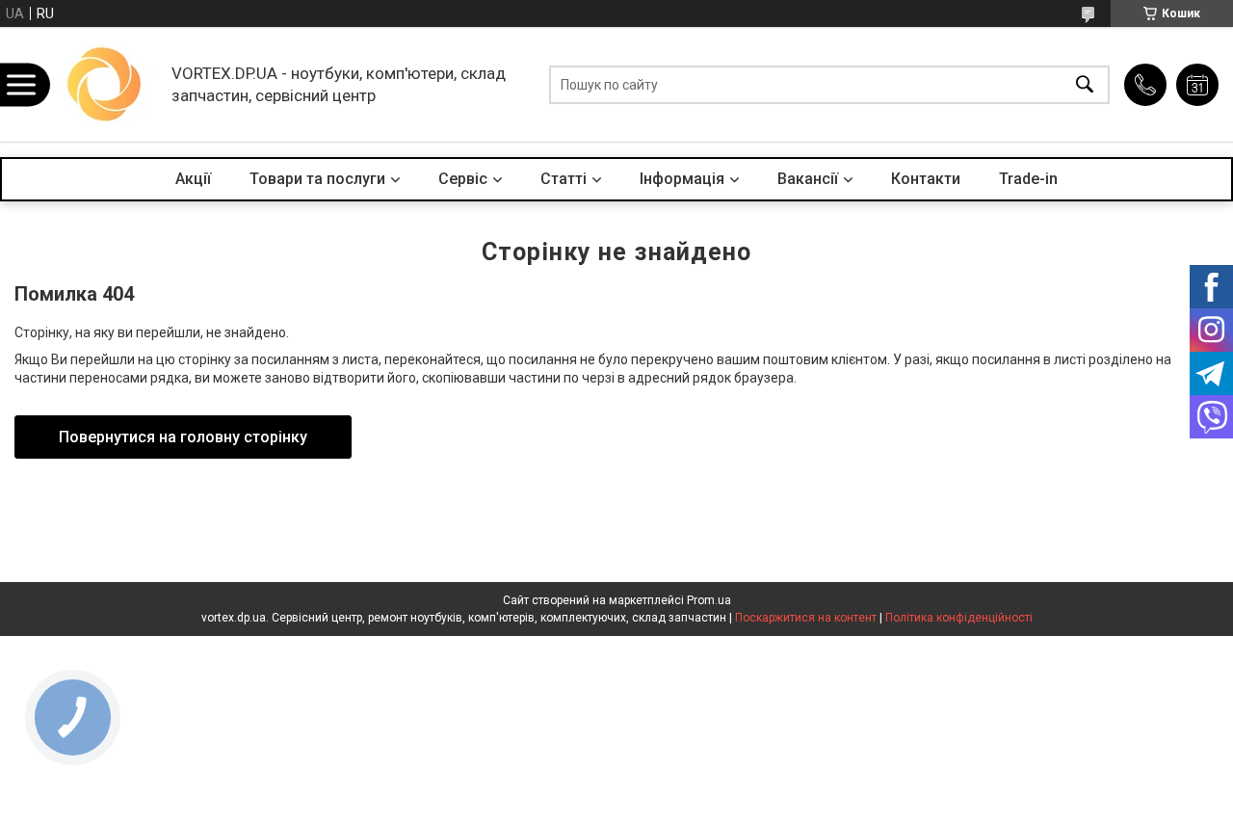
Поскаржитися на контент (806, 617)
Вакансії (807, 179)
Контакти (925, 179)
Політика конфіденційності (959, 617)
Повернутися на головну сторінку (183, 437)
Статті (563, 179)
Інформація (682, 179)
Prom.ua (709, 600)
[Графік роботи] (1197, 85)
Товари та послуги (317, 179)
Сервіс (462, 179)
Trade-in (1028, 179)
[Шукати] (1085, 84)
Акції (193, 179)
